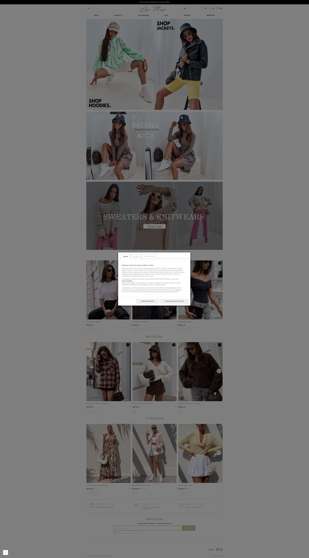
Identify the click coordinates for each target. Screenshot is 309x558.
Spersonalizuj (147, 301)
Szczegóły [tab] (135, 256)
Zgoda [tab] (125, 256)
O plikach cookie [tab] (149, 256)
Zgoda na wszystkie (174, 301)
